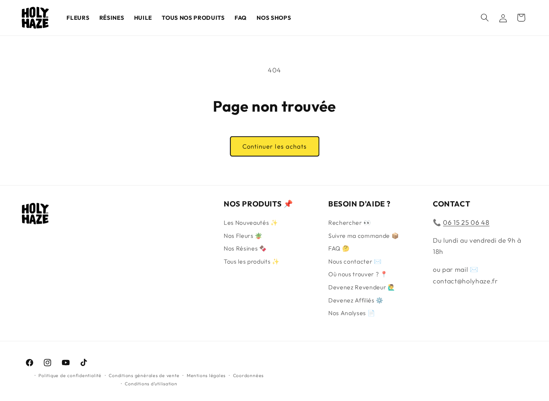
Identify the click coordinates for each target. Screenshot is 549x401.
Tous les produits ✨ (252, 261)
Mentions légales (206, 375)
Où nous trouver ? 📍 (358, 274)
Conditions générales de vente (144, 375)
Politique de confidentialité (70, 375)
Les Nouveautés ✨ (251, 222)
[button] (485, 18)
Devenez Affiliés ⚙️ (356, 300)
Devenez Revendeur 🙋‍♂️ (362, 287)
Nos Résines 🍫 (245, 248)
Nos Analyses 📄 (351, 313)
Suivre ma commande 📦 (363, 235)
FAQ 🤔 (339, 248)
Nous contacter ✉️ (355, 261)
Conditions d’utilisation (151, 383)
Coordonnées (248, 375)
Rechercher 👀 (349, 222)
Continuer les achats (274, 146)
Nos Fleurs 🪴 (243, 235)
